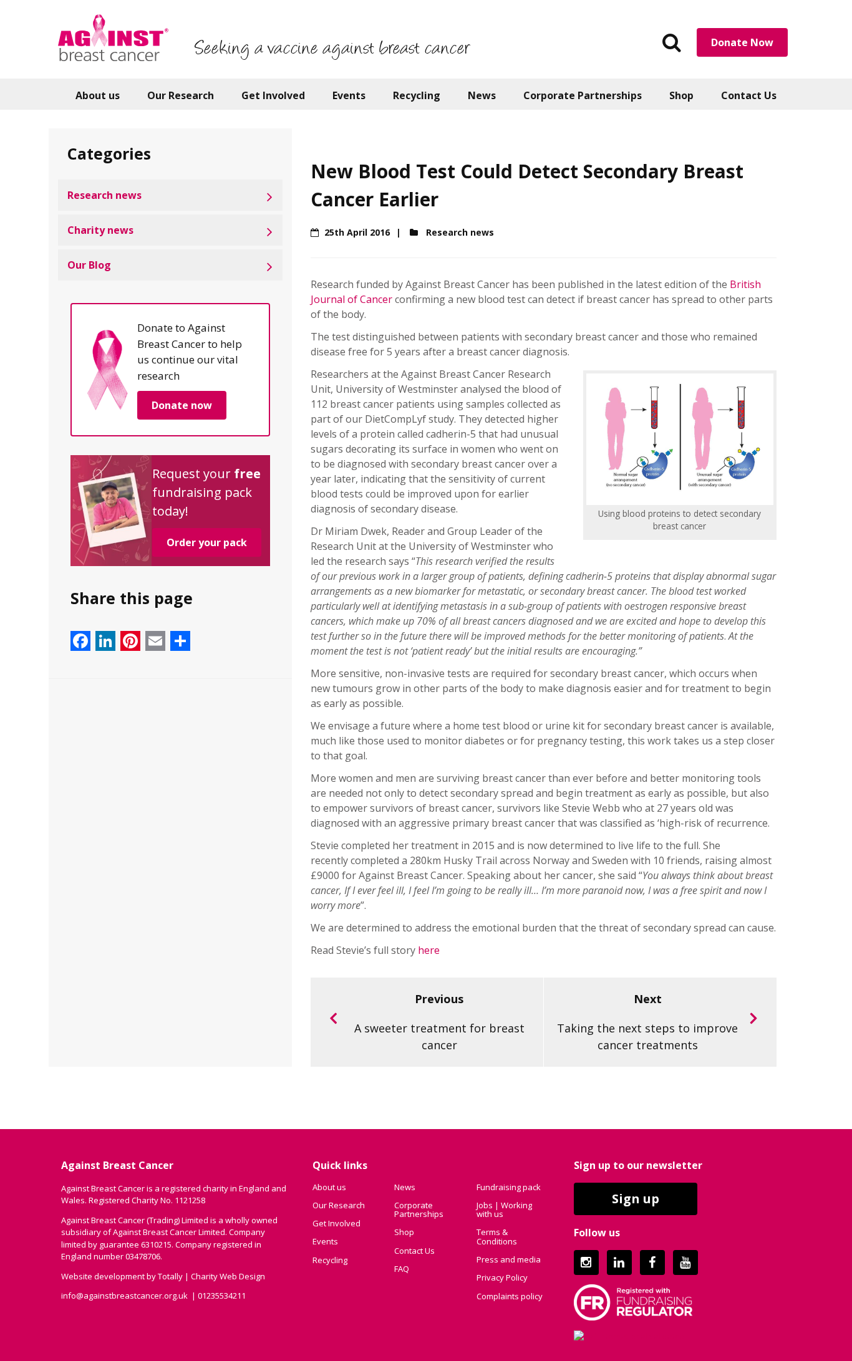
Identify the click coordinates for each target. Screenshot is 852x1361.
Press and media (509, 1259)
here (429, 950)
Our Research (180, 95)
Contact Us (749, 95)
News (482, 95)
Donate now (182, 405)
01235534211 (222, 1295)
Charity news (100, 230)
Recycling (416, 95)
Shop (681, 95)
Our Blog (89, 265)
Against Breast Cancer (113, 37)
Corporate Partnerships (582, 95)
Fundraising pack (509, 1187)
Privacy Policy (502, 1277)
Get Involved (273, 95)
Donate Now (742, 42)
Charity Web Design (228, 1276)
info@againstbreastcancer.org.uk (124, 1295)
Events (348, 95)
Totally (170, 1276)
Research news (104, 195)
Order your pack (207, 542)
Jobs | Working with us (504, 1209)
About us (97, 95)
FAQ (401, 1268)
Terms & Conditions (497, 1236)
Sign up (635, 1198)
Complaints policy (510, 1296)
